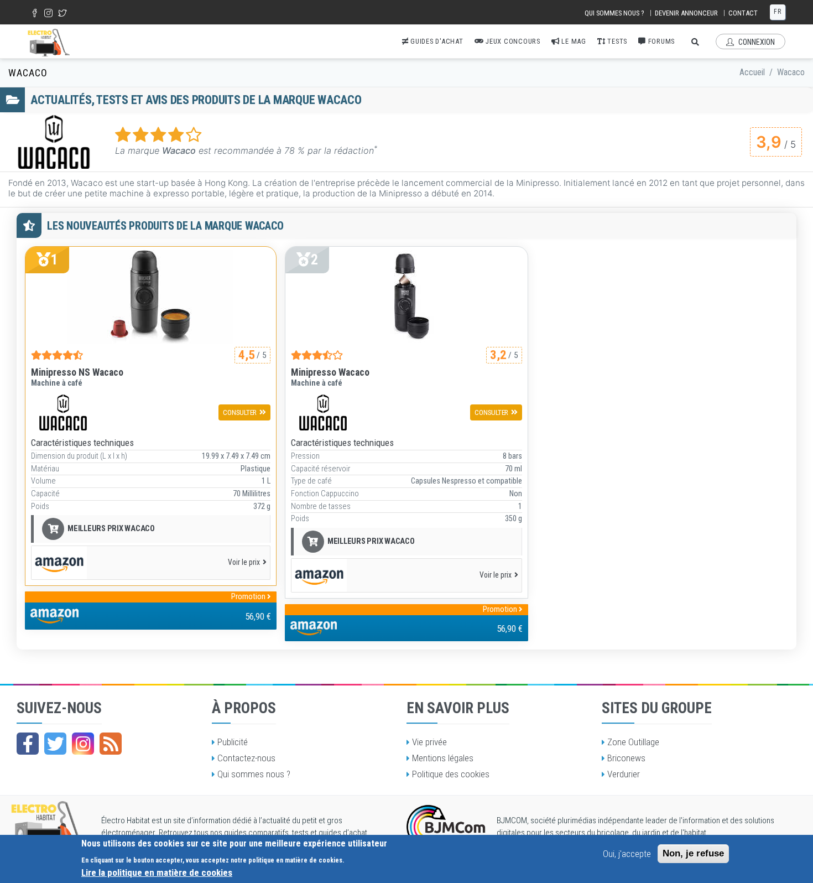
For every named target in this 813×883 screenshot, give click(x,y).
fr (777, 11)
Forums (660, 41)
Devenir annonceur (686, 13)
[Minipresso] (406, 297)
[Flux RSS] (111, 744)
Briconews (626, 757)
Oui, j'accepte (627, 853)
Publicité (232, 741)
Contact (743, 13)
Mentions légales (442, 757)
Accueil (752, 72)
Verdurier (623, 774)
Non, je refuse (693, 853)
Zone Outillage (633, 741)
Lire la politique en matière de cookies (156, 872)
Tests (617, 41)
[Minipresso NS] (150, 297)
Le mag (573, 41)
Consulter (240, 412)
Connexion (756, 42)
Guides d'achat (435, 41)
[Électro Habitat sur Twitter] (55, 744)
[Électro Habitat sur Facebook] (28, 744)
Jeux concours (511, 41)
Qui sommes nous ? (614, 13)
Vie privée (429, 741)
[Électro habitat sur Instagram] (83, 744)
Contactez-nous (246, 757)
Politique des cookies (450, 774)
